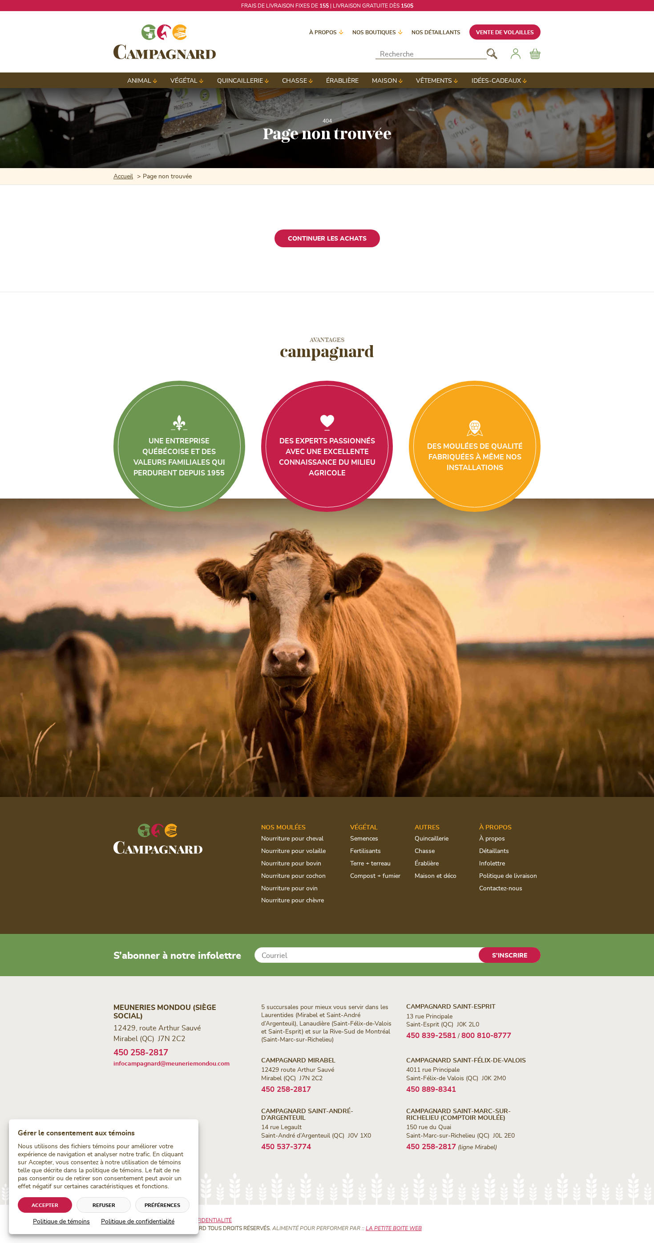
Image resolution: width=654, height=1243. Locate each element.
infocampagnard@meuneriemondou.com (171, 1063)
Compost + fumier (375, 875)
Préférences (162, 1205)
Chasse (294, 80)
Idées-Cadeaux (496, 80)
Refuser (104, 1205)
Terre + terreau (370, 863)
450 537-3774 (286, 1146)
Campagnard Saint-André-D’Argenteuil (307, 1114)
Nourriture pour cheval (292, 838)
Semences (364, 838)
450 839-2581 (431, 1034)
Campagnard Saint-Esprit (451, 1006)
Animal (139, 80)
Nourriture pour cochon (293, 875)
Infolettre (492, 863)
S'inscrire (509, 955)
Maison (384, 80)
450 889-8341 (431, 1088)
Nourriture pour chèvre (292, 900)
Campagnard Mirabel (298, 1060)
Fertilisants (365, 850)
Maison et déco (435, 875)
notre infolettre (379, 5)
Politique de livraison (508, 875)
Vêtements (434, 80)
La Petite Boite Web (394, 1228)
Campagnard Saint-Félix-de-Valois (466, 1060)
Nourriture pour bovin (291, 863)
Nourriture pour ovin (289, 888)
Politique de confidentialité (137, 1221)
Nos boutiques (374, 32)
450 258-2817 (140, 1052)
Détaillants (494, 850)
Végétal (184, 80)
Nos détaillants (436, 32)
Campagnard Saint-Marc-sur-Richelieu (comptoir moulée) (458, 1114)
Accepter (45, 1205)
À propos (323, 32)
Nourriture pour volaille (293, 850)
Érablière (342, 80)
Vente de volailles (505, 32)
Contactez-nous (500, 888)
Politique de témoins (61, 1221)
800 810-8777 (486, 1034)
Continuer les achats (327, 238)
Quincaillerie (240, 80)
